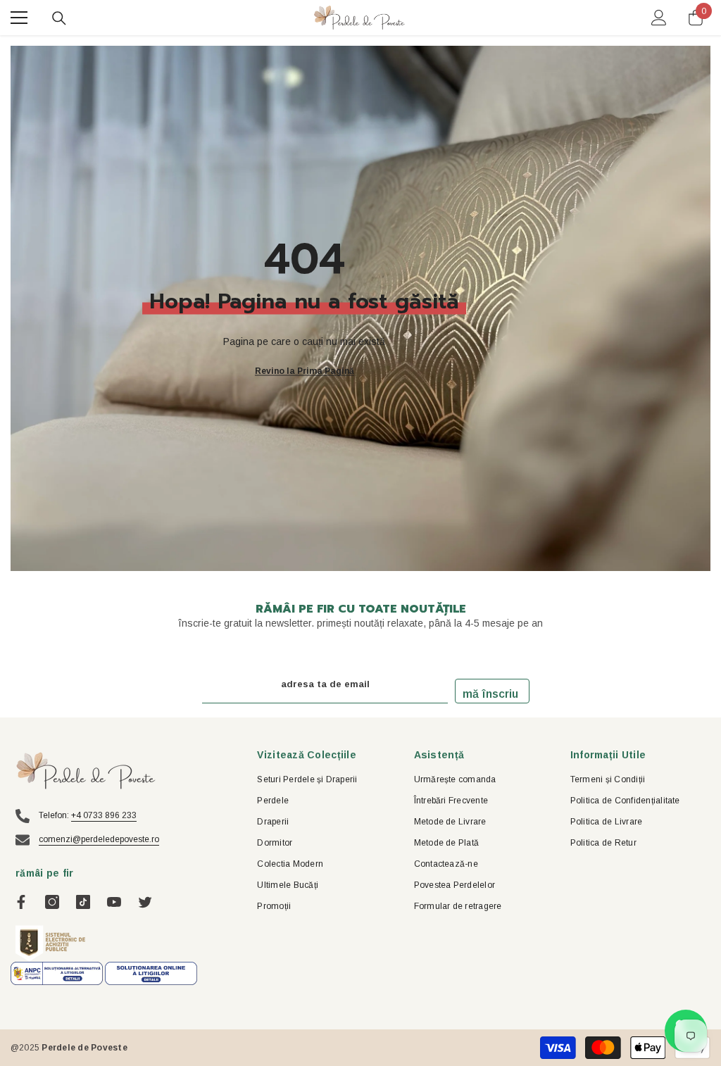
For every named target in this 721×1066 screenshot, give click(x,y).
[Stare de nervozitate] (145, 902)
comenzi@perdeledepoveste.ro (99, 839)
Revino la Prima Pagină (304, 370)
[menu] (19, 17)
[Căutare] (59, 18)
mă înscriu (490, 694)
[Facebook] (21, 902)
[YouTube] (114, 902)
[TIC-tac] (83, 902)
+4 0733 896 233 (104, 815)
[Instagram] (52, 902)
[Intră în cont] (659, 17)
